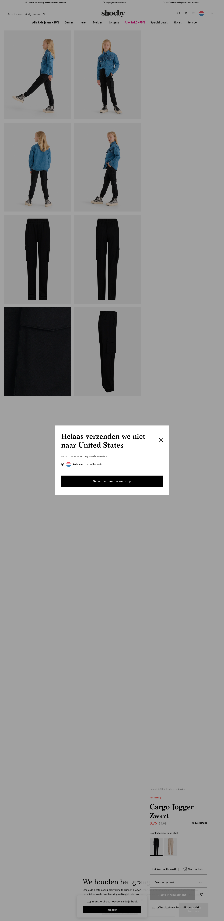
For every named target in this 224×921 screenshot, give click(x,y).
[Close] (161, 440)
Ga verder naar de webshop (112, 481)
